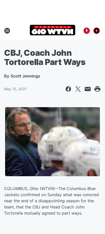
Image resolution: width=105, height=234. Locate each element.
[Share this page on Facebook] (68, 89)
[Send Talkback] (87, 31)
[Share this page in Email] (87, 89)
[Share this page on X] (78, 89)
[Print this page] (97, 89)
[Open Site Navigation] (7, 31)
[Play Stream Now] (97, 31)
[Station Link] (52, 31)
